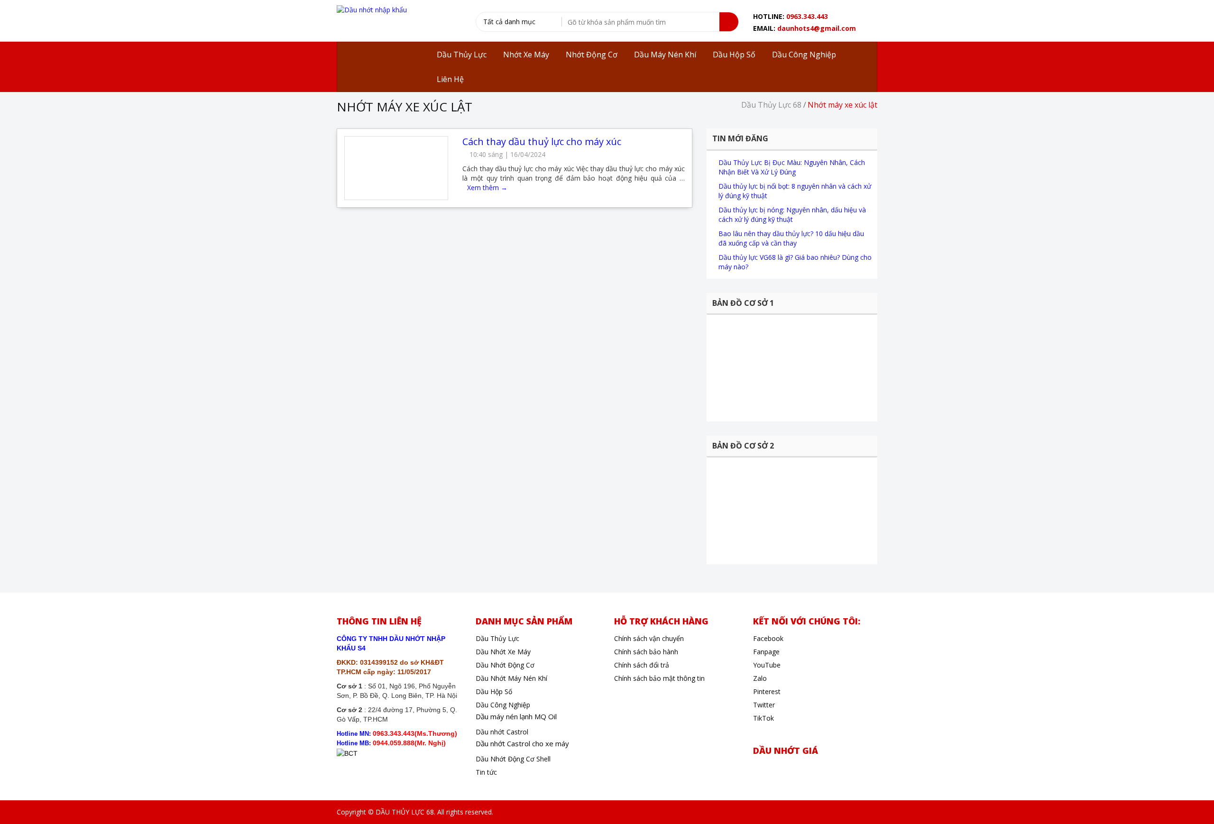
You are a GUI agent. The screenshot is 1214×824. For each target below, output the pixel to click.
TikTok (763, 718)
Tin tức (486, 772)
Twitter (764, 704)
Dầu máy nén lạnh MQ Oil (516, 716)
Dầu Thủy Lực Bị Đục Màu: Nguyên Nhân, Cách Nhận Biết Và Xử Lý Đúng (791, 167)
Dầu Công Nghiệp (503, 704)
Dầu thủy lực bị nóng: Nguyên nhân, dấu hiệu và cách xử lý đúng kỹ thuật (792, 214)
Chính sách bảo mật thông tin (659, 678)
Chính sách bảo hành (646, 651)
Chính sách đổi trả (641, 664)
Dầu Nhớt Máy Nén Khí (511, 678)
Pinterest (767, 691)
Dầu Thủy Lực (497, 638)
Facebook (768, 638)
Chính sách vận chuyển (649, 638)
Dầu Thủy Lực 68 (771, 105)
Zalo (760, 678)
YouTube (767, 664)
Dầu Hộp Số (494, 691)
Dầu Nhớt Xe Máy (503, 651)
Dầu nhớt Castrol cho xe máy (522, 743)
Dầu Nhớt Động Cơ (505, 664)
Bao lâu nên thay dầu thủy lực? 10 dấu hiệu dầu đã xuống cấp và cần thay (791, 238)
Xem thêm (487, 187)
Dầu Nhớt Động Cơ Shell (513, 758)
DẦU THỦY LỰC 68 (405, 811)
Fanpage (766, 651)
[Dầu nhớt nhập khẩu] (372, 9)
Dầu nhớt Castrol (502, 731)
